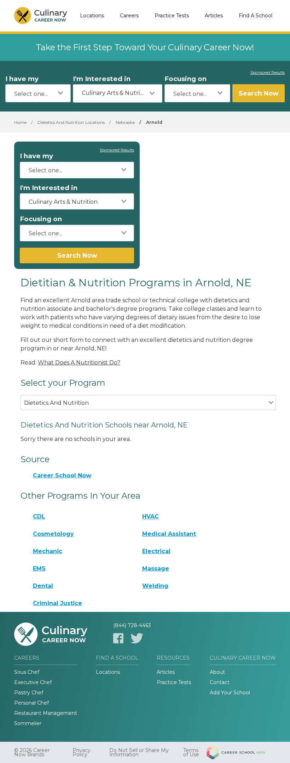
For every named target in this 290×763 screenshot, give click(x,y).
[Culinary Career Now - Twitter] (136, 638)
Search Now (258, 93)
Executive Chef (33, 682)
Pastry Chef (28, 692)
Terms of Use (191, 752)
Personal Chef (31, 703)
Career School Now (62, 475)
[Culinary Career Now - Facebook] (118, 638)
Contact (220, 682)
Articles (214, 15)
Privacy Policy (81, 752)
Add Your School (230, 692)
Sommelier (27, 723)
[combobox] (38, 93)
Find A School (255, 15)
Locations (92, 15)
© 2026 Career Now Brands (32, 752)
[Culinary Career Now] (40, 16)
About (217, 672)
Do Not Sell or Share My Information (139, 752)
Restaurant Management (45, 713)
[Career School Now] (241, 752)
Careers (129, 15)
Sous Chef (26, 672)
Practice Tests (172, 15)
